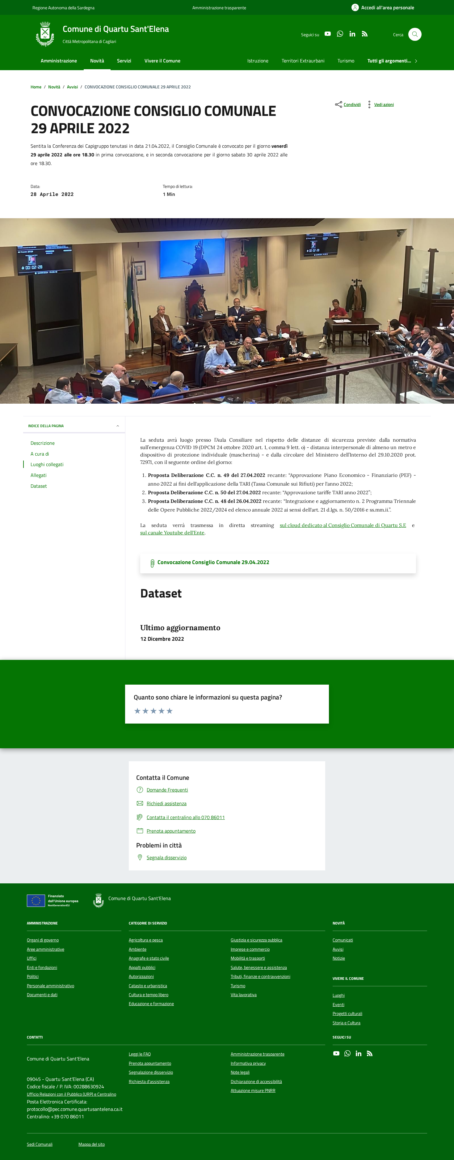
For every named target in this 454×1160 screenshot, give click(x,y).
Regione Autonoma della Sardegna (63, 7)
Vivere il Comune (162, 60)
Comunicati (343, 940)
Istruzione (257, 60)
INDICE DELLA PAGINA (46, 426)
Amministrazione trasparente (219, 7)
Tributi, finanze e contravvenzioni (260, 976)
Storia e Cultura (346, 1022)
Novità (97, 60)
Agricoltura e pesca (146, 940)
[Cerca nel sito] (415, 34)
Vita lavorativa (244, 994)
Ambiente (137, 949)
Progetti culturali (347, 1013)
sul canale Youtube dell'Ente (172, 532)
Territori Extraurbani (303, 60)
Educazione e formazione (151, 1003)
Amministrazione (59, 60)
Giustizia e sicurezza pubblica (256, 940)
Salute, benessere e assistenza (259, 967)
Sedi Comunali (40, 1144)
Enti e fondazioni (42, 967)
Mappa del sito (91, 1144)
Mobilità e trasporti (248, 958)
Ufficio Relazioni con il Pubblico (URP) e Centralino (71, 1094)
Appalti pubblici (142, 967)
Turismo (346, 60)
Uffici (31, 958)
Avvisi (338, 949)
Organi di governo (43, 940)
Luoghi (339, 995)
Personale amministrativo (50, 985)
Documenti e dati (42, 994)
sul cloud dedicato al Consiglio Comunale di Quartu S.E (343, 525)
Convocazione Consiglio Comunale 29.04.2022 (213, 562)
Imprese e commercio (250, 949)
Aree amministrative (45, 949)
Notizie (339, 958)
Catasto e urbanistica (148, 985)
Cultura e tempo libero (148, 994)
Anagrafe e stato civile (149, 958)
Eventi (338, 1004)
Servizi (124, 60)
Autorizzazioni (141, 976)
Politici (33, 976)
